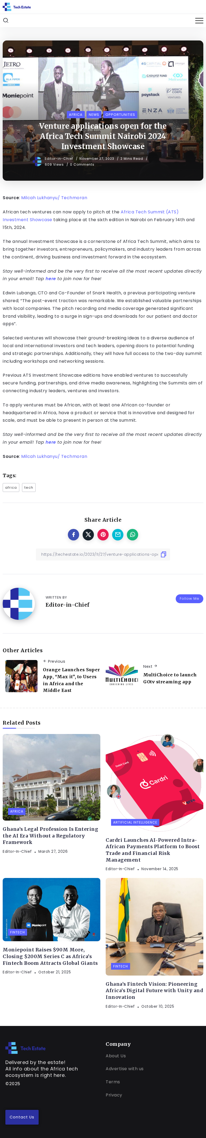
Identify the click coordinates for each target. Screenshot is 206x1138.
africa (11, 487)
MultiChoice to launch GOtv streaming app (170, 678)
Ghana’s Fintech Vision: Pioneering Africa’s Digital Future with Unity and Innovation (154, 990)
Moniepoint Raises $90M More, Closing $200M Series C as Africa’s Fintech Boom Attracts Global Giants (50, 956)
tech (28, 487)
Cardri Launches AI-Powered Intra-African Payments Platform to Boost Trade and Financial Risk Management (153, 850)
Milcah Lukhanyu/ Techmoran (53, 198)
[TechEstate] (25, 1048)
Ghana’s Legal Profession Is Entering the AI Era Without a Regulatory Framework (50, 835)
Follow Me (189, 598)
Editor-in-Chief (59, 158)
